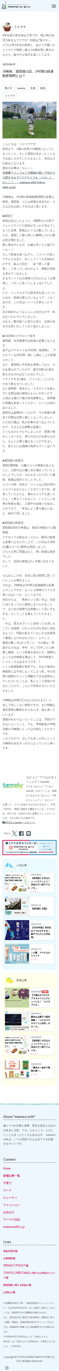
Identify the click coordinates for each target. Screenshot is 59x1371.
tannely (21, 88)
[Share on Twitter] (13, 834)
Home (7, 1168)
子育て (7, 1183)
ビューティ (10, 1197)
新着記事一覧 (11, 1175)
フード (7, 1190)
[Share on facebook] (21, 834)
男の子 (8, 88)
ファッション (11, 1205)
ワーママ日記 (11, 1219)
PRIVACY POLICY (14, 1265)
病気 (42, 88)
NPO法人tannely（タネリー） (20, 822)
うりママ (10, 95)
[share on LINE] (28, 834)
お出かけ (8, 1212)
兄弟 (32, 88)
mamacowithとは (14, 1226)
